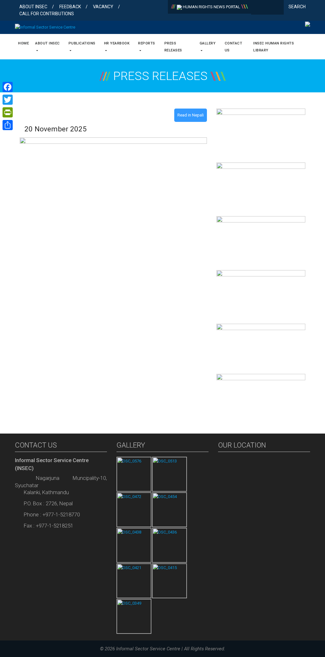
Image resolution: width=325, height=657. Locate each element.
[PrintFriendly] (7, 112)
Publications (82, 43)
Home (23, 43)
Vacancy (103, 6)
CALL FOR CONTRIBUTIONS (46, 13)
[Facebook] (257, 7)
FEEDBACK (70, 6)
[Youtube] (277, 7)
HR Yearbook (117, 43)
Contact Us (233, 46)
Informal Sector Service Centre (148, 649)
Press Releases (173, 46)
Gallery (208, 43)
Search (298, 6)
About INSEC (33, 6)
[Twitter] (267, 7)
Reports (146, 43)
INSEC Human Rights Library (273, 46)
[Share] (7, 125)
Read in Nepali (190, 115)
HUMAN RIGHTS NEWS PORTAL (211, 6)
